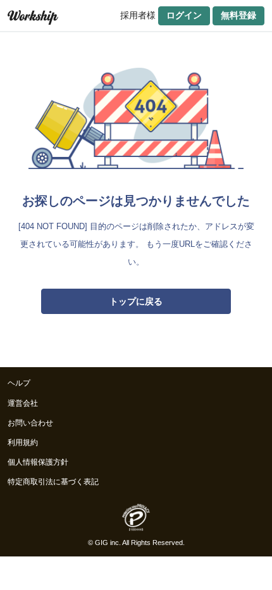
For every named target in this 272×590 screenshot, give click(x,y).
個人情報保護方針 (38, 462)
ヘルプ (19, 383)
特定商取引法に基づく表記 (53, 481)
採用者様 (138, 15)
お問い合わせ (30, 422)
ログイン (184, 15)
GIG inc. (108, 542)
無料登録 (238, 15)
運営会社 (23, 403)
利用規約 (23, 442)
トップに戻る (136, 301)
